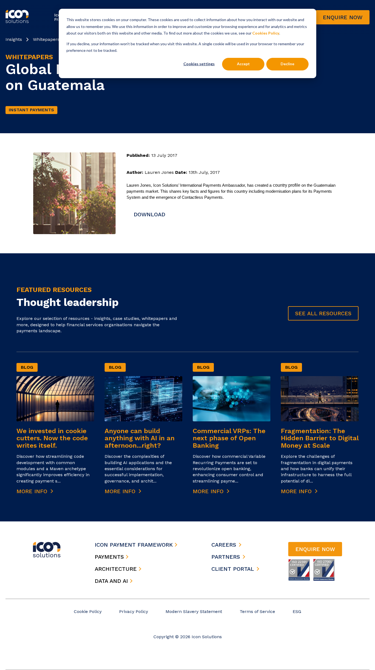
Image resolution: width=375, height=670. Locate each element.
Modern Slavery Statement (194, 611)
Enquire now (342, 17)
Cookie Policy (88, 611)
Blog (27, 367)
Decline (287, 63)
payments (110, 557)
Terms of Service (257, 611)
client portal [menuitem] (232, 569)
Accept (243, 63)
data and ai (112, 581)
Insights (13, 39)
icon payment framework (135, 544)
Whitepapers (46, 39)
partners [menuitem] (225, 557)
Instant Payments (31, 109)
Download (149, 214)
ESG (297, 611)
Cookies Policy (265, 33)
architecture (117, 569)
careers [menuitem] (223, 544)
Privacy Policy (133, 611)
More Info (32, 491)
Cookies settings (199, 63)
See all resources (323, 313)
